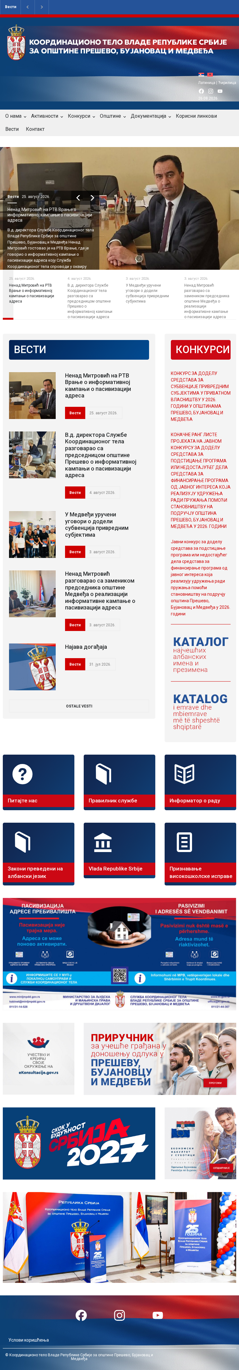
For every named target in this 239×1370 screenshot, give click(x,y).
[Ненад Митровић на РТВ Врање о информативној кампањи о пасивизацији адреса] (32, 395)
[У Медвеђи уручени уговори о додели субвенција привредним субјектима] (32, 534)
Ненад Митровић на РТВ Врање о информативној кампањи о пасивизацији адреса (49, 215)
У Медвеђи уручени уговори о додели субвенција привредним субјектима (97, 524)
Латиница (206, 83)
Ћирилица (227, 83)
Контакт (35, 129)
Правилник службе (113, 800)
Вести (10, 7)
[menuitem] (203, 74)
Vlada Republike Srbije (116, 868)
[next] (92, 198)
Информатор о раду (195, 800)
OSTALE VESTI (79, 706)
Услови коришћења (28, 1340)
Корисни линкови (196, 116)
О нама (13, 116)
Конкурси (79, 116)
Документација (148, 116)
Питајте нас (22, 800)
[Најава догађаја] (32, 666)
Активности (44, 116)
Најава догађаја (86, 646)
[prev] (78, 198)
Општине (110, 116)
